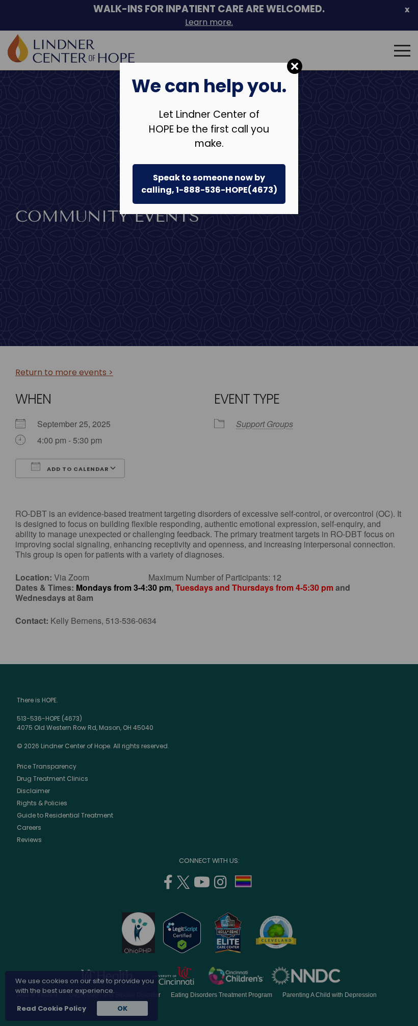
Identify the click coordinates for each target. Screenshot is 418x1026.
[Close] (294, 66)
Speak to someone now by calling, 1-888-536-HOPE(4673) (209, 184)
